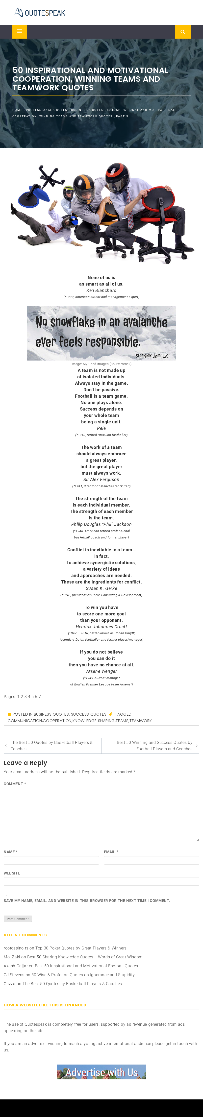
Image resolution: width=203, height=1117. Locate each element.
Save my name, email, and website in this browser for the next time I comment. (87, 900)
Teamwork (140, 721)
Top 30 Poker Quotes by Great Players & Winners (81, 948)
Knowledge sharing (94, 721)
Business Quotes (51, 714)
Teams (122, 721)
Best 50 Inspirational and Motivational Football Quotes (86, 966)
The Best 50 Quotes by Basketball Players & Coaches (52, 745)
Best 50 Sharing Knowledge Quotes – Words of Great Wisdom (85, 957)
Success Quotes (88, 714)
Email (111, 852)
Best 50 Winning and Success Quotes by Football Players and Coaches (154, 745)
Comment (15, 784)
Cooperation (57, 721)
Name (11, 852)
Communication (25, 721)
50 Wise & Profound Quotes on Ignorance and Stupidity (83, 974)
